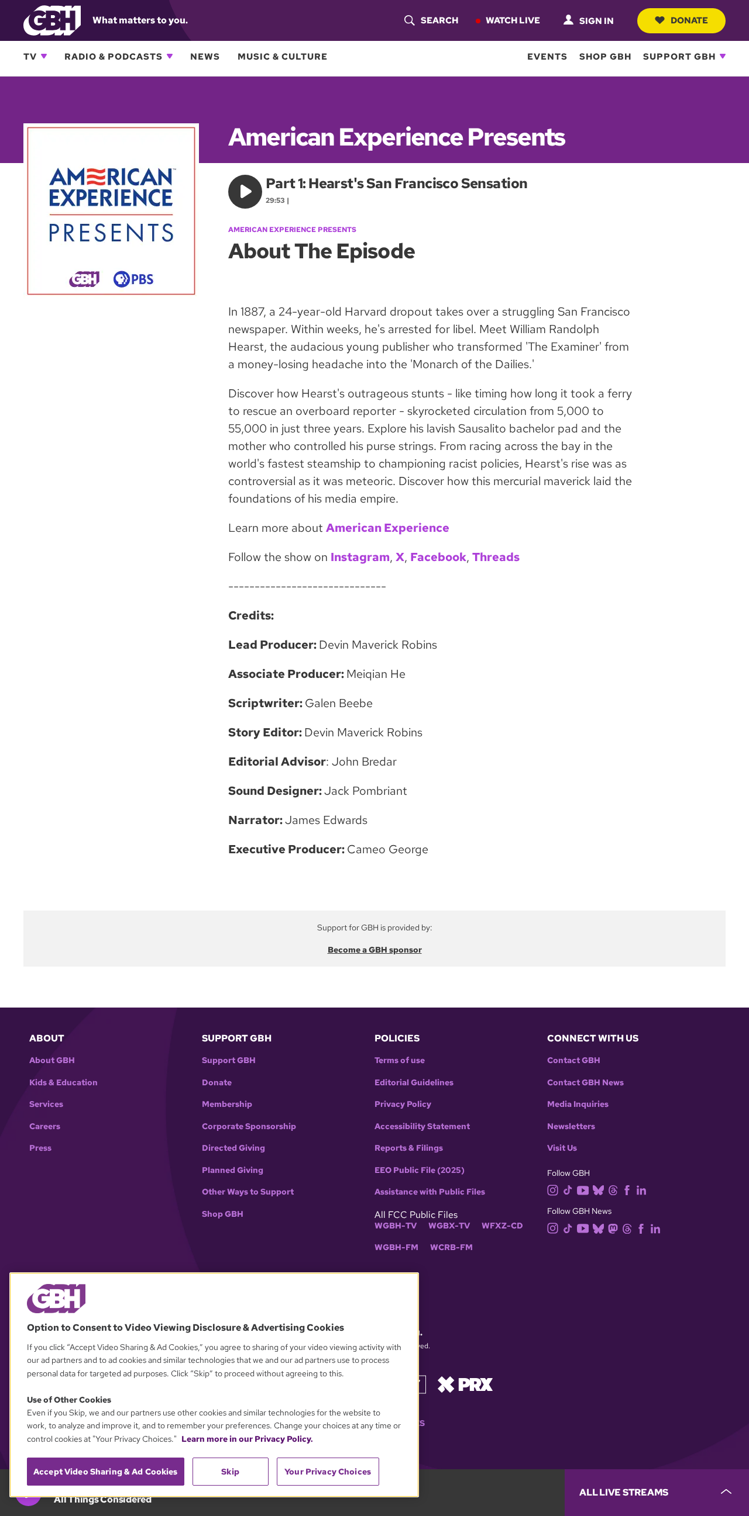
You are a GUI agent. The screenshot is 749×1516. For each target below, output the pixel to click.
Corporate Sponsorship (249, 1126)
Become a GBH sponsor (375, 949)
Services (46, 1104)
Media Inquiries (578, 1104)
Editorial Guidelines (413, 1083)
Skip (230, 1471)
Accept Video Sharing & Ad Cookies (105, 1471)
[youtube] (583, 1189)
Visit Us (562, 1148)
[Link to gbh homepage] (52, 19)
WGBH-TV (395, 1226)
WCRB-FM (451, 1247)
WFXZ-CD (502, 1226)
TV (30, 56)
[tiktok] (568, 1189)
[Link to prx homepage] (465, 1383)
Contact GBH (573, 1060)
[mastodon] (613, 1227)
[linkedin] (641, 1189)
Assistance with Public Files (429, 1192)
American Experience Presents (292, 229)
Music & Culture (283, 56)
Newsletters (571, 1126)
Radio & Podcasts (113, 56)
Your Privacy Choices (327, 1471)
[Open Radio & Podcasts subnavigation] (170, 56)
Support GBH (679, 56)
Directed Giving (233, 1148)
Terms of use (399, 1060)
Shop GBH (605, 56)
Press (40, 1148)
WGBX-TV (449, 1226)
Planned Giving (232, 1170)
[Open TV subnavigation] (44, 56)
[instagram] (553, 1189)
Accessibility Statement (422, 1126)
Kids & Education (63, 1083)
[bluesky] (598, 1189)
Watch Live (513, 20)
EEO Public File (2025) (419, 1170)
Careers (44, 1126)
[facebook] (627, 1189)
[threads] (613, 1189)
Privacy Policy (402, 1104)
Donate (689, 20)
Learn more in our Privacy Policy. (247, 1439)
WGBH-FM (396, 1247)
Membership (227, 1104)
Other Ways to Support (248, 1192)
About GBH (52, 1060)
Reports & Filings (408, 1148)
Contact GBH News (585, 1083)
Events (547, 56)
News (205, 56)
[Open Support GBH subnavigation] (723, 56)
